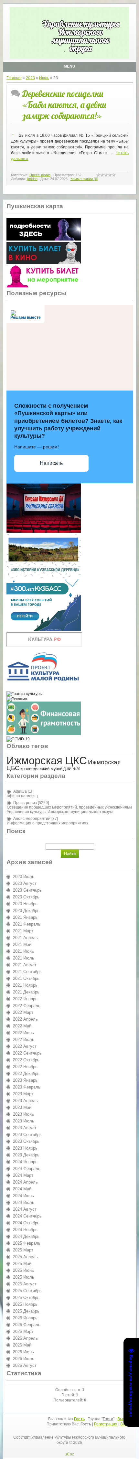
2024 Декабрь (26, 1236)
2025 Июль (23, 1277)
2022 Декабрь (26, 1073)
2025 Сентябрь (27, 1290)
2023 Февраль (26, 1087)
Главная (14, 78)
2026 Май (22, 1345)
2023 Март (23, 1093)
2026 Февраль (26, 1324)
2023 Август (25, 1127)
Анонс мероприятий (31, 818)
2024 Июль (23, 1202)
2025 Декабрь (26, 1311)
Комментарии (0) (84, 179)
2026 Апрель (25, 1338)
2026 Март (23, 1331)
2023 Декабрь (26, 1155)
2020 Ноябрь (25, 903)
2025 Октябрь (26, 1297)
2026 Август (25, 1365)
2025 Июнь (23, 1270)
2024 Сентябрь (27, 1216)
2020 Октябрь (26, 897)
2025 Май (22, 1263)
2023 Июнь (23, 1114)
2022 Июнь (23, 1032)
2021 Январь (25, 917)
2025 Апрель (25, 1256)
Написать (51, 463)
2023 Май (22, 1107)
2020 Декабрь (26, 910)
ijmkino (32, 179)
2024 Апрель (25, 1182)
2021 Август (25, 964)
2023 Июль (23, 1121)
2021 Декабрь (26, 992)
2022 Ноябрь (25, 1066)
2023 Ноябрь (25, 1148)
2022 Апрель (25, 1019)
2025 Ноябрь (25, 1304)
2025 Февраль (26, 1243)
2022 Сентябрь (27, 1053)
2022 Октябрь (26, 1059)
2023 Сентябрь (27, 1134)
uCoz (69, 1454)
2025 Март (23, 1250)
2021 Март (23, 930)
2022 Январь (25, 998)
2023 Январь (25, 1080)
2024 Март (23, 1175)
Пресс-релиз (39, 175)
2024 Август (25, 1209)
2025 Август (25, 1284)
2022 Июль (23, 1039)
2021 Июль (23, 958)
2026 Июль (23, 1358)
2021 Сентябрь (27, 971)
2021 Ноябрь (25, 985)
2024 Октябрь (26, 1222)
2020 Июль (23, 876)
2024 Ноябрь (25, 1229)
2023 (30, 78)
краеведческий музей (41, 768)
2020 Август (25, 883)
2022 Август (25, 1046)
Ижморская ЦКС (46, 761)
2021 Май (22, 944)
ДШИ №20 (71, 769)
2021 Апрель (25, 937)
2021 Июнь (23, 951)
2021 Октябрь (26, 978)
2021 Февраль (26, 924)
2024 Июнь (23, 1195)
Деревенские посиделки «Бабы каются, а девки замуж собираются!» (64, 104)
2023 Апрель (25, 1100)
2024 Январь (25, 1161)
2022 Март (23, 1012)
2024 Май (22, 1188)
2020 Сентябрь (27, 890)
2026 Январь (25, 1317)
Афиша (20, 791)
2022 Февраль (26, 1005)
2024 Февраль (26, 1168)
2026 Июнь (23, 1351)
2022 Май (22, 1026)
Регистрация (105, 1424)
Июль (44, 78)
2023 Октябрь (26, 1141)
